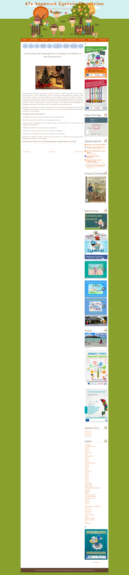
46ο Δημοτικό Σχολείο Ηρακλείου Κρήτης (96, 165)
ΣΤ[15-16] (87, 503)
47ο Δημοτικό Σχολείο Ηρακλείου (64, 3)
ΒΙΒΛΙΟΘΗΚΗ (92, 40)
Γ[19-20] (87, 469)
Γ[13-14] (87, 464)
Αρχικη (24, 40)
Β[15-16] (87, 461)
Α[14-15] (87, 449)
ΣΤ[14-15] (87, 501)
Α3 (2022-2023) (88, 452)
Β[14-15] (87, 459)
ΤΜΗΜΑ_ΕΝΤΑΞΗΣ (89, 519)
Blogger (97, 562)
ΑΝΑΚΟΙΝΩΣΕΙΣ (89, 456)
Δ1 (43, 46)
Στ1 (85, 504)
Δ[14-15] (87, 476)
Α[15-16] (87, 451)
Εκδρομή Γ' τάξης (88, 484)
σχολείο (86, 516)
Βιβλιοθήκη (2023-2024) (90, 463)
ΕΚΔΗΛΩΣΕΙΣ (88, 483)
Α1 (31, 46)
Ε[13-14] (87, 478)
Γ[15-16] (87, 468)
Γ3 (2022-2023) (88, 471)
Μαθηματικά (87, 491)
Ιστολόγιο (43, 45)
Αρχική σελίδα (52, 151)
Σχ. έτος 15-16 (88, 436)
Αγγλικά (86, 454)
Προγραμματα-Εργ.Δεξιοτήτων (75, 40)
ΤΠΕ (86, 521)
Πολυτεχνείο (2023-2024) (90, 496)
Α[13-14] (87, 447)
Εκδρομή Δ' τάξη (88, 486)
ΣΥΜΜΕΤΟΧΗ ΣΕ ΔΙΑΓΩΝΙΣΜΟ (92, 506)
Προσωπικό (44, 40)
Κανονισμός (34, 40)
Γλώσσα (86, 473)
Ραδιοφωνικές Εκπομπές (90, 498)
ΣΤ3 (58, 46)
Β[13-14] (87, 458)
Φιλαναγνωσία (88, 523)
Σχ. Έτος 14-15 (88, 434)
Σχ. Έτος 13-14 (88, 432)
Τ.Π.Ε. (80, 46)
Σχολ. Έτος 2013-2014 (89, 514)
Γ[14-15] (87, 466)
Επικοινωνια (103, 40)
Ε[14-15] (87, 479)
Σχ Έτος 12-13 (88, 431)
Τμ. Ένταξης (74, 46)
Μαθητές (87, 493)
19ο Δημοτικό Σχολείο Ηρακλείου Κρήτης (96, 147)
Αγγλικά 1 (66, 46)
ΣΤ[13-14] (87, 499)
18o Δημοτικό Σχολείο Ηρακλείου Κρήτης (96, 144)
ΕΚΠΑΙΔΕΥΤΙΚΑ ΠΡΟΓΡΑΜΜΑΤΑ (93, 488)
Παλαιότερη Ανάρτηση (79, 151)
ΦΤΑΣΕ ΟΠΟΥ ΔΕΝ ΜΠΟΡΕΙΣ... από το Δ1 (95, 162)
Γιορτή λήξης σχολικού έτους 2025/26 (94, 148)
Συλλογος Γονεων (56, 40)
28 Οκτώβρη (87, 444)
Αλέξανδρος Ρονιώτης (89, 570)
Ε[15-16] (87, 481)
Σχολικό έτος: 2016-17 (89, 518)
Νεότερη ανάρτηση (26, 151)
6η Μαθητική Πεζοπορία (90, 446)
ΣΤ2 (58, 45)
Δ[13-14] (87, 474)
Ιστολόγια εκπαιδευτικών (92, 153)
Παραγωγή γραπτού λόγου (90, 494)
